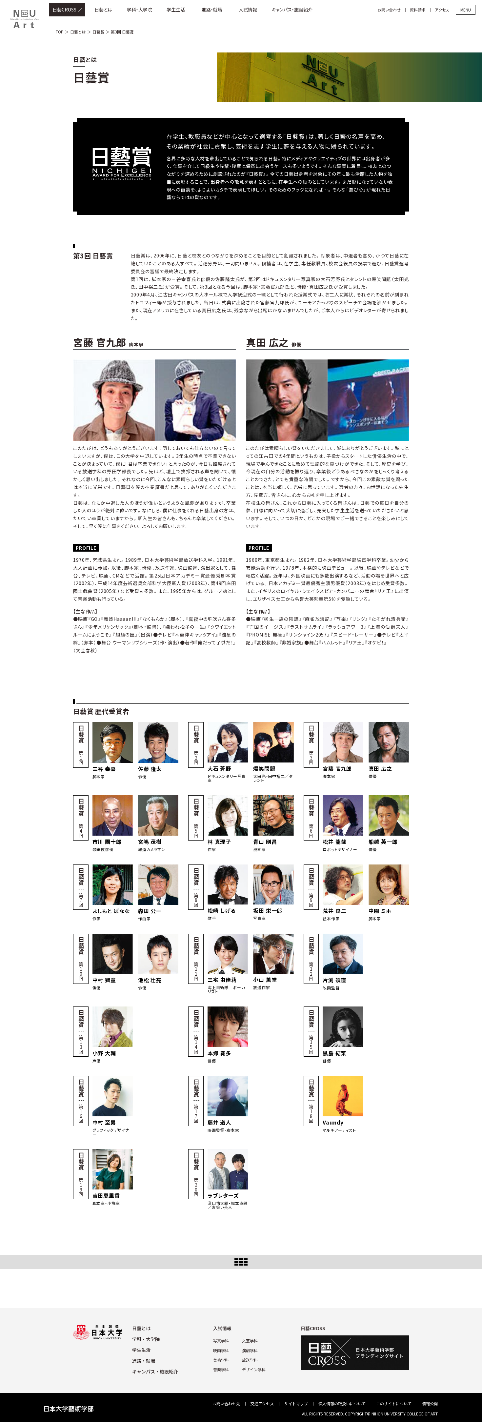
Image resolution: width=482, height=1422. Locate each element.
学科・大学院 (139, 9)
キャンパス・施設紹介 (291, 9)
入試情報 (248, 9)
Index (241, 1262)
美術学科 (221, 1360)
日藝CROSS (64, 9)
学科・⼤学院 (146, 1339)
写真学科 (221, 1340)
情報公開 (430, 1403)
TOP (60, 31)
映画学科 (221, 1350)
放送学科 (250, 1360)
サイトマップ (296, 1403)
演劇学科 (250, 1350)
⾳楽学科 (221, 1369)
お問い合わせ (389, 9)
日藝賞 (98, 31)
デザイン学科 (254, 1369)
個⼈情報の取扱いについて (342, 1403)
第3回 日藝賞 (122, 31)
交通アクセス (262, 1403)
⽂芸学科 (250, 1340)
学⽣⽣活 (141, 1350)
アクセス (442, 9)
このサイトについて (394, 1403)
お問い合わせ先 (226, 1403)
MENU (465, 9)
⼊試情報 (222, 1328)
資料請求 (418, 9)
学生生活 (176, 9)
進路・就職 (212, 9)
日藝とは (103, 9)
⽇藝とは (141, 1328)
